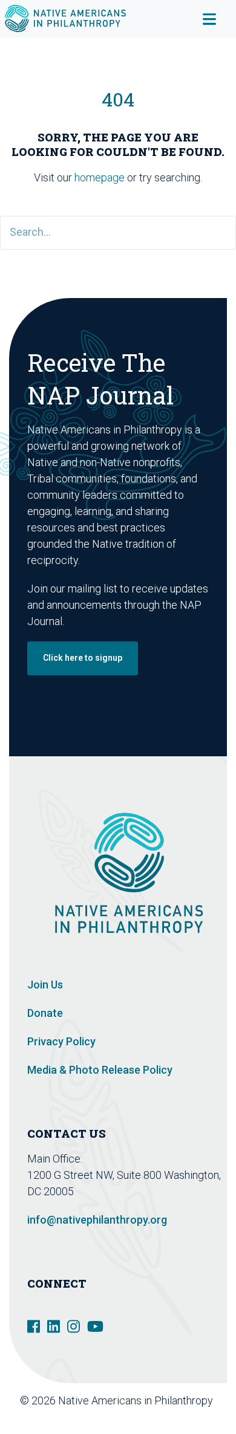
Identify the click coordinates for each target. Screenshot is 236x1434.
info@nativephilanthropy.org (97, 1219)
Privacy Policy (61, 1041)
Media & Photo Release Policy (99, 1069)
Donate (45, 1013)
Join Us (45, 984)
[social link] (33, 1325)
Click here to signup (82, 658)
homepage (99, 177)
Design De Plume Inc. (168, 1416)
